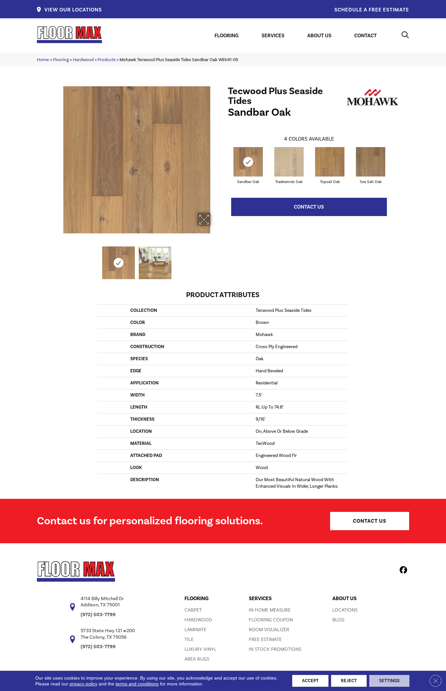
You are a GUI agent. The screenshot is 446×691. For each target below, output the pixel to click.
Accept (310, 681)
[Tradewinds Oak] (289, 161)
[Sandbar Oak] (248, 161)
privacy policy (83, 683)
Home (43, 59)
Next (215, 259)
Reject (349, 681)
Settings (389, 681)
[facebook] (402, 571)
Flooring (61, 59)
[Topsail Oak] (329, 161)
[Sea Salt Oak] (370, 161)
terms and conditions (137, 683)
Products (107, 59)
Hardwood (83, 59)
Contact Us (309, 207)
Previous (59, 259)
